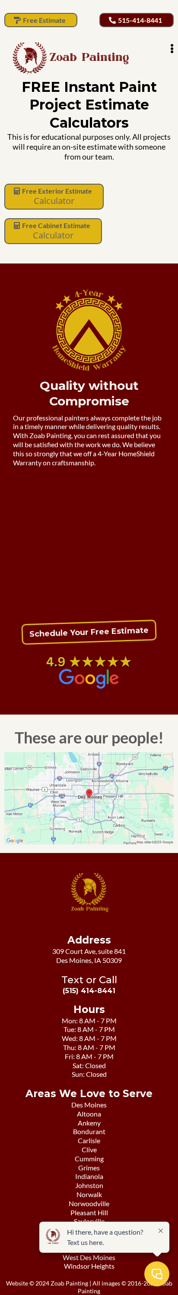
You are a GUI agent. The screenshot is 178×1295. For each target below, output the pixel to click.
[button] (172, 49)
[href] (89, 798)
